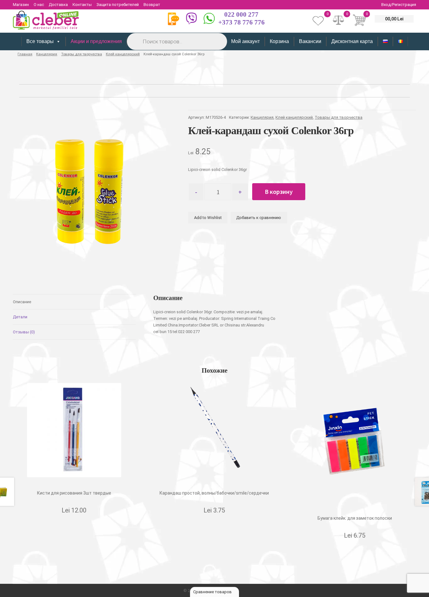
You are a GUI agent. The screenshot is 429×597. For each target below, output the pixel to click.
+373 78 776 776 (241, 22)
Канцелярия (46, 54)
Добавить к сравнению (258, 217)
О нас (39, 4)
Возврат (152, 4)
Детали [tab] (20, 317)
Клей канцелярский (123, 54)
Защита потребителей (117, 4)
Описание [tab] (22, 301)
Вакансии (310, 41)
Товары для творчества (81, 54)
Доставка (58, 4)
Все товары (40, 41)
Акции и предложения (96, 41)
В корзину (279, 191)
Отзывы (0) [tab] (24, 332)
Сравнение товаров (213, 591)
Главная (25, 54)
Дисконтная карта (352, 41)
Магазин (21, 4)
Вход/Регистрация (398, 4)
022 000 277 (241, 14)
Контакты (82, 4)
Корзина (279, 41)
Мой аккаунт (245, 41)
